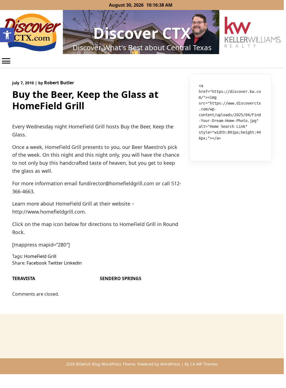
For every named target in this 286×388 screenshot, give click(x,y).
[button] (7, 35)
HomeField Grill (40, 256)
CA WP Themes (204, 364)
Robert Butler (59, 83)
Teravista (23, 278)
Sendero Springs (120, 278)
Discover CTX (142, 32)
